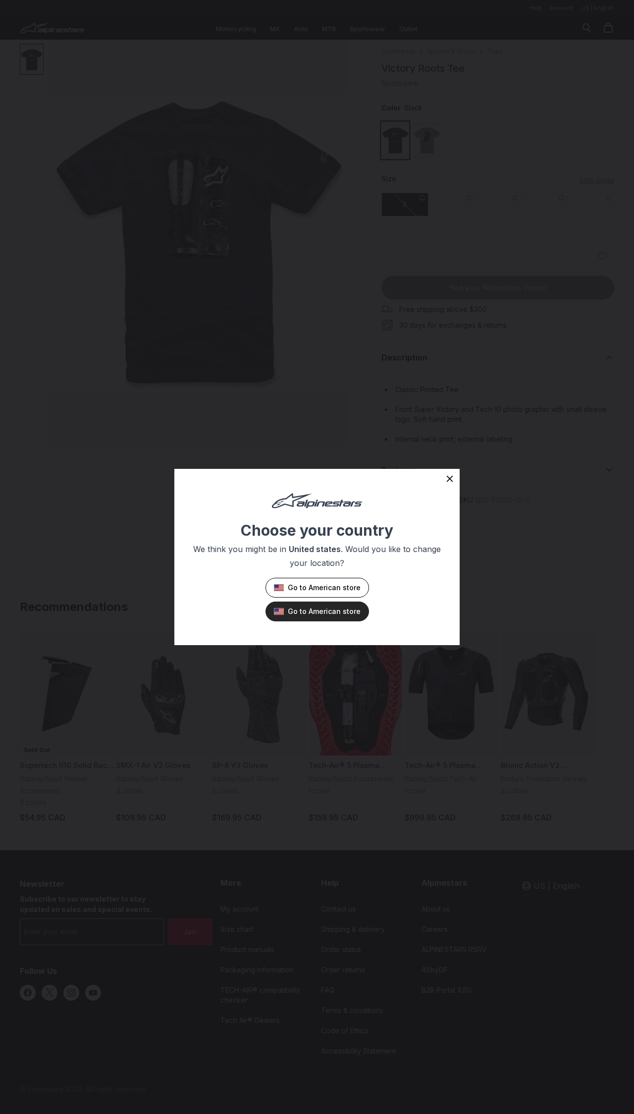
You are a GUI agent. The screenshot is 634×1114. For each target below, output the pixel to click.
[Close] (450, 479)
